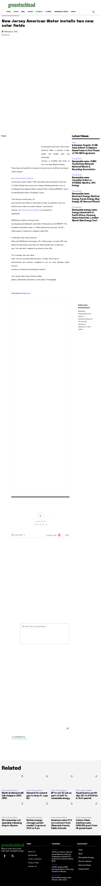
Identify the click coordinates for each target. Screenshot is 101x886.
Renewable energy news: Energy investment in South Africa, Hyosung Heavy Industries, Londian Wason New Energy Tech (85, 215)
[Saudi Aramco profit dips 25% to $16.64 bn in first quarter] (87, 780)
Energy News (77, 159)
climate (54, 849)
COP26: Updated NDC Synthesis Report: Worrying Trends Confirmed (62, 869)
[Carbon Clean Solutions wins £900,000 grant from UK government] (87, 808)
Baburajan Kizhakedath (84, 306)
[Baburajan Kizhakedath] (45, 395)
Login (66, 535)
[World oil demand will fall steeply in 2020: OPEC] (13, 780)
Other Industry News (10, 16)
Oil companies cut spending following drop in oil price (12, 823)
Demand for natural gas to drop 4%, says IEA (37, 795)
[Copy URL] (3, 141)
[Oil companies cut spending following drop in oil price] (13, 808)
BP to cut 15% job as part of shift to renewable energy (61, 795)
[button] (93, 12)
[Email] (3, 165)
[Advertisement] (67, 5)
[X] (3, 153)
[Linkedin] (3, 147)
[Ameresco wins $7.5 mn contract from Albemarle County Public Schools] (63, 808)
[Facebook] (3, 159)
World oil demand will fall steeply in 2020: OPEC (12, 795)
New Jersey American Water (21, 178)
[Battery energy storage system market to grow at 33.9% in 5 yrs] (38, 808)
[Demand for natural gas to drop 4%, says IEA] (38, 780)
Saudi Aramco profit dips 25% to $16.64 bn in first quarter (87, 795)
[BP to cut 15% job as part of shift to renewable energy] (63, 780)
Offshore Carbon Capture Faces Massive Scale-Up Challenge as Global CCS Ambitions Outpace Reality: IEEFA (62, 856)
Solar (74, 142)
